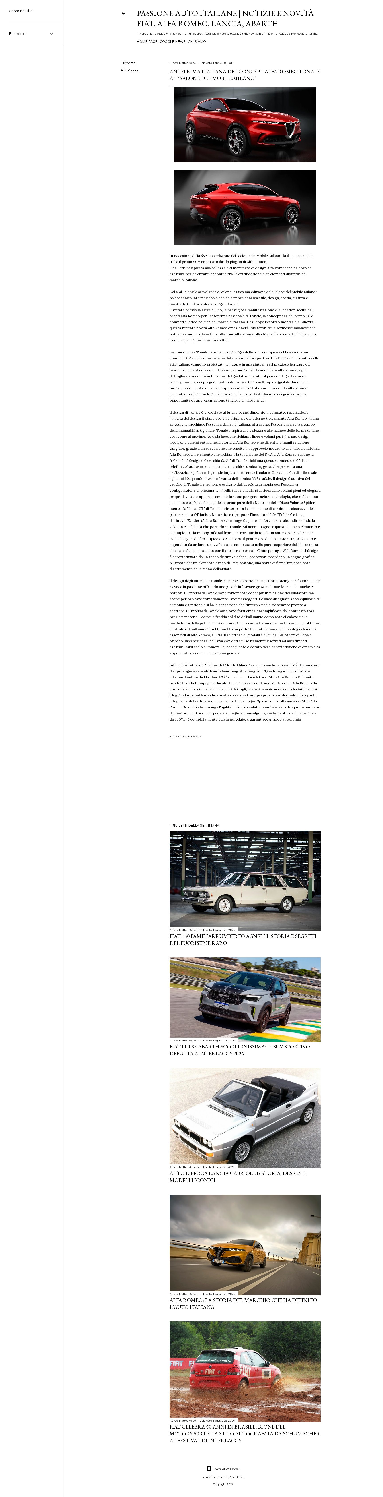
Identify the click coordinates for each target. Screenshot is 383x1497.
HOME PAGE (147, 42)
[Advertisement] (245, 781)
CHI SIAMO (197, 42)
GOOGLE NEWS (173, 42)
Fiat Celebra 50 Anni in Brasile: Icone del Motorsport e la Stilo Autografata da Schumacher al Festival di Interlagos (245, 1433)
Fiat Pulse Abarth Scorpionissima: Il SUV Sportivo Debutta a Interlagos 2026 (240, 1050)
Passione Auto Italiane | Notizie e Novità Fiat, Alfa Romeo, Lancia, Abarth (225, 18)
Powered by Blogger (226, 1468)
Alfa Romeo (130, 70)
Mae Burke (237, 1477)
